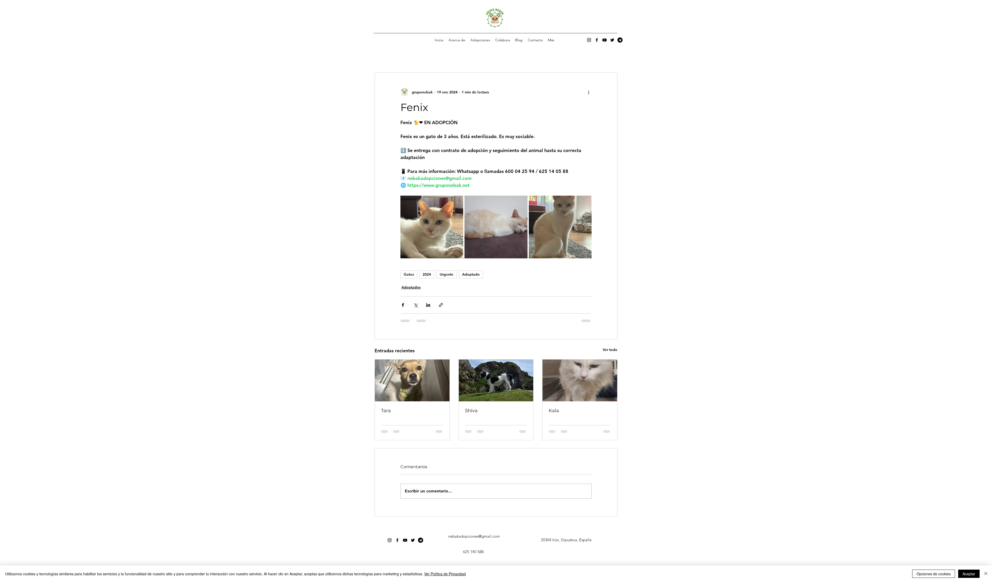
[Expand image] (431, 227)
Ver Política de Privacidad (445, 573)
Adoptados (411, 287)
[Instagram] (589, 40)
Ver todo (610, 349)
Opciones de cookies (934, 573)
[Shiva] (496, 380)
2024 (427, 274)
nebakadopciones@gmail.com (474, 536)
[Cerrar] (986, 574)
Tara (386, 410)
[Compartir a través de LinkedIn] (428, 304)
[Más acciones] (588, 92)
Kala (554, 410)
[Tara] (412, 380)
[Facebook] (596, 40)
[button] (480, 40)
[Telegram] (620, 40)
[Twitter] (612, 40)
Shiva (471, 410)
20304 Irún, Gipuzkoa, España (566, 539)
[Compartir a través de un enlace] (440, 304)
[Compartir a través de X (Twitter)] (415, 304)
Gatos (409, 274)
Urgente (446, 274)
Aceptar (969, 573)
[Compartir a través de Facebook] (402, 304)
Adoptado (471, 274)
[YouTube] (604, 40)
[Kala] (579, 380)
